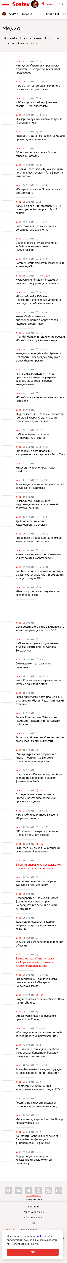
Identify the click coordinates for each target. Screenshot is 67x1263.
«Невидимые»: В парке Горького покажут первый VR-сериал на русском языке (36, 983)
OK (33, 1252)
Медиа (11, 28)
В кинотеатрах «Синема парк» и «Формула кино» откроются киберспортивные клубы (35, 962)
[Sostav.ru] (22, 4)
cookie (40, 1235)
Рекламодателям (33, 1212)
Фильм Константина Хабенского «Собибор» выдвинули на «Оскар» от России (38, 721)
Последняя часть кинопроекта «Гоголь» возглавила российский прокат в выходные (36, 798)
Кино (34, 43)
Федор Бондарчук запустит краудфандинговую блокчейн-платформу (35, 1160)
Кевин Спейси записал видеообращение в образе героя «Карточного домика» (37, 320)
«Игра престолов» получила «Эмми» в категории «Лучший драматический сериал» (40, 701)
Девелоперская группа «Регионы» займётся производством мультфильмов (37, 246)
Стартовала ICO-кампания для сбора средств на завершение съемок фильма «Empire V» (39, 778)
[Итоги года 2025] (35, 4)
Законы (22, 43)
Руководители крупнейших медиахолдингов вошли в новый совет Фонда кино (37, 505)
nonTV (13, 38)
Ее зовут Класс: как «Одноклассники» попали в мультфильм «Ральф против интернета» (39, 173)
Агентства (51, 38)
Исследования (31, 38)
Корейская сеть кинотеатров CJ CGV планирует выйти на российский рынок (38, 210)
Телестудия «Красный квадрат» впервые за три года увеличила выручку (36, 925)
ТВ (4, 38)
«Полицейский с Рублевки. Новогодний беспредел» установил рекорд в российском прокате (38, 300)
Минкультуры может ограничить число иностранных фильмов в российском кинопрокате (36, 758)
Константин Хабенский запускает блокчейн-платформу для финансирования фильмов (37, 1140)
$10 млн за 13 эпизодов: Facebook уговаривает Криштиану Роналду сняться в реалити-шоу (37, 1053)
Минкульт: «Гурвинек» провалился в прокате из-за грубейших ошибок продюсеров (38, 69)
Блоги (27, 14)
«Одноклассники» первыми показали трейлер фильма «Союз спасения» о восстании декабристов (40, 418)
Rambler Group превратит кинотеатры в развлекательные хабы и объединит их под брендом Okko (40, 575)
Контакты (33, 1206)
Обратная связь (33, 1217)
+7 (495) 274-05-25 (33, 1199)
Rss (33, 1223)
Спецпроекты (47, 14)
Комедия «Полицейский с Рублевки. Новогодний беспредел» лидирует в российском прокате (39, 357)
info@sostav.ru (33, 1196)
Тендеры (8, 43)
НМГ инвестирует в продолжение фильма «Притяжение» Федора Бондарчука (37, 647)
